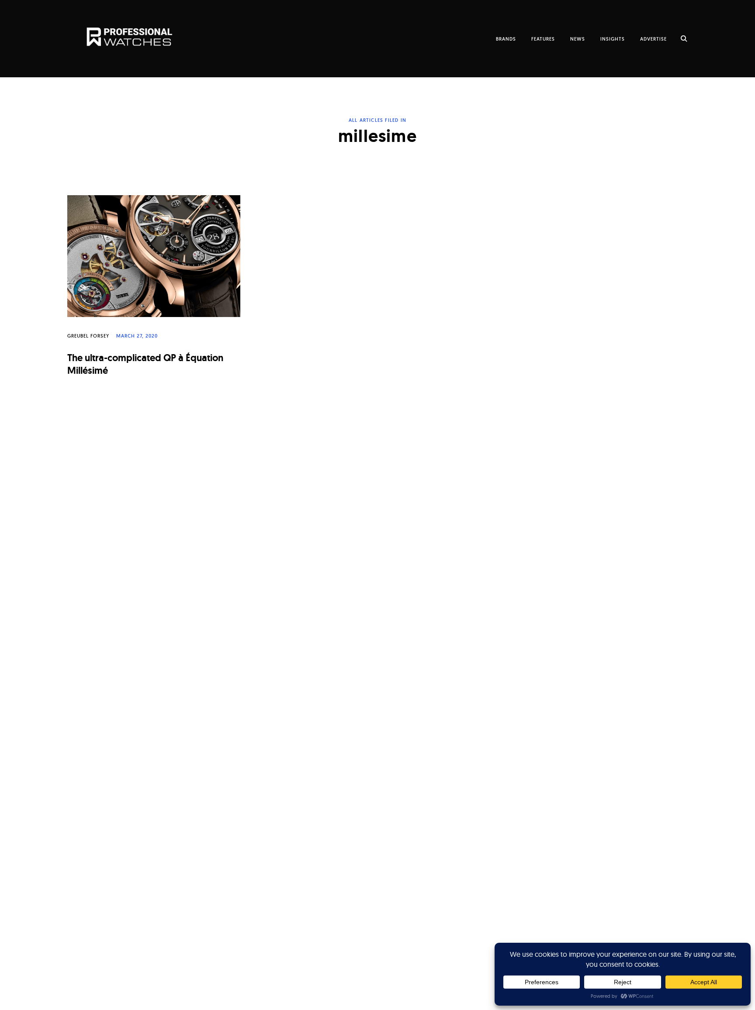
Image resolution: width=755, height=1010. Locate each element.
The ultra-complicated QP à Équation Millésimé (145, 364)
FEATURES (543, 39)
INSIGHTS (612, 39)
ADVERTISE (653, 39)
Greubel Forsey (88, 336)
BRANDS (506, 39)
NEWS (577, 39)
